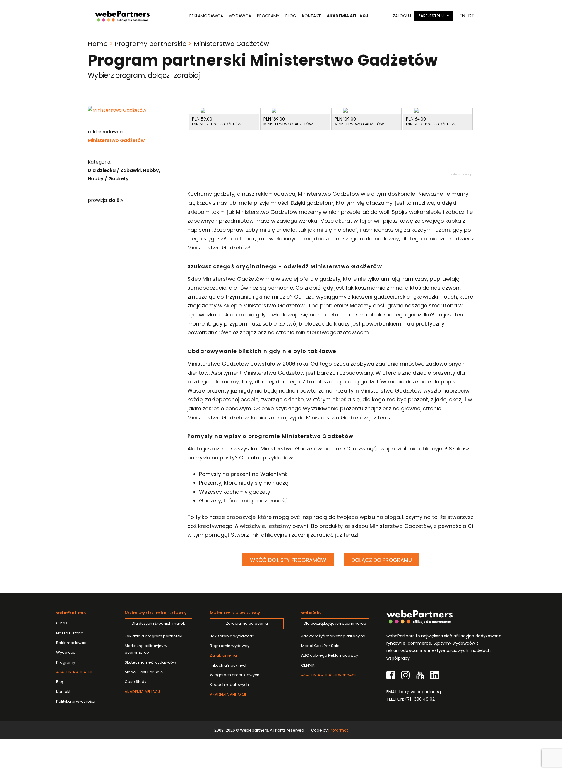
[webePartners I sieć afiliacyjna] (122, 16)
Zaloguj (402, 16)
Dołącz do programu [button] (382, 560)
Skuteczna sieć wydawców (150, 662)
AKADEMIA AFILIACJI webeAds (329, 675)
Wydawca (240, 16)
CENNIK (308, 665)
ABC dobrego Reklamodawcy (329, 655)
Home (98, 43)
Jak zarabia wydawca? (232, 636)
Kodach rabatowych (229, 684)
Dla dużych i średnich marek (158, 623)
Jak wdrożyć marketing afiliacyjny (333, 636)
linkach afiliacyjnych (229, 660)
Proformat (338, 730)
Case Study (135, 681)
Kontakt (311, 16)
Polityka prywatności (75, 701)
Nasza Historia (69, 633)
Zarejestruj (431, 16)
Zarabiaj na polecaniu (247, 623)
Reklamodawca (206, 16)
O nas (61, 623)
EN (462, 16)
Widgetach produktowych (234, 675)
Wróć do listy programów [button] (288, 560)
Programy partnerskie (150, 43)
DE (471, 16)
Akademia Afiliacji (348, 16)
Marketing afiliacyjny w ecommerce (146, 649)
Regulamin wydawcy (229, 645)
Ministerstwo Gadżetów (116, 140)
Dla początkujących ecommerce (335, 623)
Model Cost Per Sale (144, 672)
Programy (268, 16)
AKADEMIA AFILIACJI (74, 672)
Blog (290, 16)
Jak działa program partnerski (153, 636)
